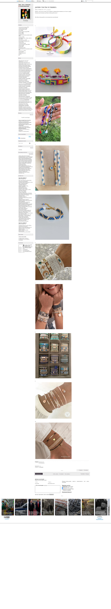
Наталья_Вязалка (22, 169)
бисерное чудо (21, 50)
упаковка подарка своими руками (25, 108)
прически (26, 99)
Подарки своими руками (19, 6)
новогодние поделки (24, 89)
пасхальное (21, 92)
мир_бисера (29, 197)
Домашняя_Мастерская (23, 188)
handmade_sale (28, 214)
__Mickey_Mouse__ (27, 215)
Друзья (23, 4)
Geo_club (20, 213)
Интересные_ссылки (22, 210)
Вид (83, 1)
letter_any (20, 161)
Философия (21, 205)
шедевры (20, 149)
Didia (25, 155)
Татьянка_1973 (21, 172)
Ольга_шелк (28, 170)
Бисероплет (25, 205)
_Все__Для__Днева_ (22, 191)
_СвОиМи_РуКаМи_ (22, 184)
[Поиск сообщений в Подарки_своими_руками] (30, 136)
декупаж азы (27, 62)
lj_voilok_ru (26, 238)
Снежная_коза (24, 171)
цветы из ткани (28, 110)
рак (23, 100)
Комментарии (27, 4)
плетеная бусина (22, 97)
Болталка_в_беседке (22, 220)
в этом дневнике (22, 138)
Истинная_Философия (23, 182)
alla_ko (27, 159)
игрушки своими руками (23, 31)
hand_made (24, 213)
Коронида (27, 166)
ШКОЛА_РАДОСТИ (22, 203)
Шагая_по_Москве (22, 185)
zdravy (20, 183)
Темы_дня (25, 225)
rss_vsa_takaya (26, 239)
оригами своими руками (23, 91)
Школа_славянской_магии (23, 229)
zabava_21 (21, 163)
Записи (20, 4)
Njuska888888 (26, 158)
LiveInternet (20, 1)
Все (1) (31, 147)
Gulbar (28, 156)
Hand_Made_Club (22, 214)
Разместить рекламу (99, 519)
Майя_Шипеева (21, 168)
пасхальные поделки (24, 96)
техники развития (22, 28)
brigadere (30, 159)
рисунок (27, 102)
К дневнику (61, 473)
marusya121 (29, 161)
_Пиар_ (27, 185)
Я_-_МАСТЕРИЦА (24, 218)
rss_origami (21, 240)
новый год (29, 90)
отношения (29, 91)
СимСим (20, 171)
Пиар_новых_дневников (23, 208)
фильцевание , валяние (23, 41)
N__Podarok (30, 157)
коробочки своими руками (25, 71)
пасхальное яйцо (28, 92)
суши (25, 104)
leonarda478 (29, 160)
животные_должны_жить (23, 212)
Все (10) (31, 114)
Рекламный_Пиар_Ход (23, 197)
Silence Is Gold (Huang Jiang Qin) (25, 120)
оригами (20, 42)
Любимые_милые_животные (24, 200)
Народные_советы (24, 183)
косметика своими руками (24, 72)
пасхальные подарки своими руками (24, 94)
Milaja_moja (25, 157)
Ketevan (31, 156)
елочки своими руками (26, 65)
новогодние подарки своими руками (24, 86)
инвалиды (23, 69)
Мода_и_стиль (30, 182)
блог (19, 54)
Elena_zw (25, 156)
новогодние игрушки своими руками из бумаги (25, 82)
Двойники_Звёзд (22, 195)
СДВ (28, 205)
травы (27, 104)
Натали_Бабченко (28, 168)
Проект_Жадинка (27, 218)
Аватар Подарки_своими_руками (25, 14)
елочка (20, 65)
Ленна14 (31, 166)
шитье (20, 30)
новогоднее (26, 73)
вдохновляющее (22, 29)
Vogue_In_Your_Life (22, 228)
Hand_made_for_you (28, 227)
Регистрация (37, 483)
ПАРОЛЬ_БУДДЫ (26, 180)
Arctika (20, 155)
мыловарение (21, 47)
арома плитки (22, 60)
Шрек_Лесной (26, 172)
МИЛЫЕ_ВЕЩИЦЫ (22, 186)
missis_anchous (21, 162)
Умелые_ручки (21, 227)
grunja (20, 160)
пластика (20, 51)
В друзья (26, 20)
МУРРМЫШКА (27, 167)
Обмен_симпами (28, 211)
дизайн (25, 64)
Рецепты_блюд (21, 230)
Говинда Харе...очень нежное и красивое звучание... (24, 128)
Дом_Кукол (21, 198)
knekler (22, 160)
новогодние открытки (22, 83)
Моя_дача (20, 180)
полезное (20, 36)
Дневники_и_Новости (23, 196)
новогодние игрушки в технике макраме (24, 76)
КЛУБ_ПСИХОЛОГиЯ (22, 209)
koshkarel (25, 160)
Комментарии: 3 (26, 129)
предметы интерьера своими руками (25, 34)
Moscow (20, 216)
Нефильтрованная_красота (24, 199)
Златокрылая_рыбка (22, 164)
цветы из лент (22, 110)
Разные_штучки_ (22, 189)
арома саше (26, 60)
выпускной (26, 61)
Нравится (80, 470)
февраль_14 (28, 210)
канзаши (28, 70)
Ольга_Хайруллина (22, 170)
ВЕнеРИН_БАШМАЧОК (27, 163)
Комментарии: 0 (26, 121)
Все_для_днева (21, 211)
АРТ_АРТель (29, 225)
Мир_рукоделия (29, 193)
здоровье (28, 68)
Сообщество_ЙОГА (22, 207)
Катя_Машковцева (22, 166)
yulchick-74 (29, 162)
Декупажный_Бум (29, 203)
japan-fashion (21, 215)
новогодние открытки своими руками (25, 84)
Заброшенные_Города (23, 187)
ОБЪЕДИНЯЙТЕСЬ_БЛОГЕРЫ (24, 202)
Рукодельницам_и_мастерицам (24, 231)
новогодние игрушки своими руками (24, 79)
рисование (22, 102)
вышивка (20, 46)
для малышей (21, 43)
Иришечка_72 (28, 165)
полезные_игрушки (22, 193)
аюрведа (21, 61)
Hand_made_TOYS (22, 194)
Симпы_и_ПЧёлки (28, 206)
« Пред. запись (55, 473)
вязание (20, 33)
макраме (20, 45)
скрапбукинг (21, 104)
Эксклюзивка (25, 181)
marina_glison (24, 161)
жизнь (23, 67)
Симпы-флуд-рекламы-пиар (24, 219)
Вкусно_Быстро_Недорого (23, 221)
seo (19, 60)
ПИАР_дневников (22, 206)
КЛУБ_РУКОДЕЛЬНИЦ (23, 204)
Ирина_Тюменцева (22, 165)
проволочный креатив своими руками (25, 48)
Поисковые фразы (28, 251)
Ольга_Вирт (27, 169)
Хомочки (27, 194)
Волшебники (29, 204)
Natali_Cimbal (21, 158)
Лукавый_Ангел (21, 167)
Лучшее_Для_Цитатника (23, 217)
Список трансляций (22, 236)
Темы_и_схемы (28, 189)
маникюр (20, 73)
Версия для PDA (99, 517)
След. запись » (67, 473)
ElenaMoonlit (21, 156)
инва (20, 69)
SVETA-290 (23, 159)
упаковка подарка (26, 106)
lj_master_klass (21, 238)
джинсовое (21, 64)
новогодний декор (23, 90)
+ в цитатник (48, 9)
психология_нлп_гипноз (23, 226)
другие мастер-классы (23, 27)
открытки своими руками (23, 44)
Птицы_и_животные (22, 192)
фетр (32, 109)
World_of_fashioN (25, 216)
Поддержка (81, 1)
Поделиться (86, 470)
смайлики (45, 485)
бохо (24, 61)
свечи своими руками (24, 103)
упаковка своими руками (24, 109)
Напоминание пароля (51, 483)
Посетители (27, 250)
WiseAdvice (28, 228)
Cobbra (22, 155)
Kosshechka (21, 157)
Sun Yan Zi (20, 130)
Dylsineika (28, 155)
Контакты (99, 518)
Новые (87, 473)
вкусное (20, 32)
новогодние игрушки (24, 74)
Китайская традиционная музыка (25, 122)
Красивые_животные (22, 190)
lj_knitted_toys (21, 239)
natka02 (25, 162)
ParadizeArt (21, 225)
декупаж (21, 62)
